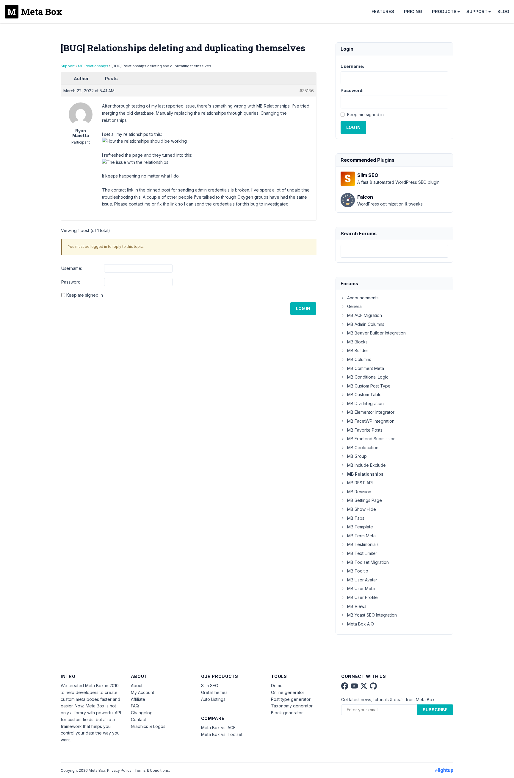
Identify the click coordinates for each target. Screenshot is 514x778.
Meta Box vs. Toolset (221, 734)
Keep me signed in (84, 295)
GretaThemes (214, 692)
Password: (71, 281)
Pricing (413, 11)
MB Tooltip (357, 570)
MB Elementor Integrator (370, 412)
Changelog (142, 712)
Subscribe (435, 709)
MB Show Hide (361, 509)
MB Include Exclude (366, 465)
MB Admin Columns (365, 324)
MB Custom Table (364, 394)
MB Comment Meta (365, 368)
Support (477, 11)
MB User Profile (362, 597)
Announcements (363, 297)
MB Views (356, 606)
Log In (303, 308)
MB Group (357, 456)
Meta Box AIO (360, 623)
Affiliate (138, 699)
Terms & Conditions (151, 770)
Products (444, 11)
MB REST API (360, 482)
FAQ (135, 705)
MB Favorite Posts (365, 429)
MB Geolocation (362, 447)
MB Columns (359, 359)
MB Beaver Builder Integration (376, 332)
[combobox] (394, 251)
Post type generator (291, 699)
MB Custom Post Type (369, 385)
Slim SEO (209, 685)
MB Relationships (93, 66)
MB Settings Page (364, 500)
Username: (71, 268)
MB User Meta (361, 588)
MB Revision (359, 491)
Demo (277, 685)
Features (383, 11)
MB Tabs (355, 518)
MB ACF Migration (364, 315)
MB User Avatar (362, 579)
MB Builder (357, 350)
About (136, 685)
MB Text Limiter (362, 553)
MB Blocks (357, 341)
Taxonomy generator (292, 705)
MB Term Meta (361, 535)
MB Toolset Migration (368, 562)
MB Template (360, 526)
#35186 (307, 90)
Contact (138, 719)
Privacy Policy (119, 770)
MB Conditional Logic (367, 376)
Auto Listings (213, 699)
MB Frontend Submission (371, 438)
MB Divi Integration (365, 403)
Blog (503, 11)
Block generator (287, 712)
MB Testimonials (363, 544)
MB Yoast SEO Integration (372, 614)
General (355, 306)
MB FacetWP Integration (370, 421)
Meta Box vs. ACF (218, 727)
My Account (142, 692)
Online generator (287, 692)
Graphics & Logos (148, 726)
